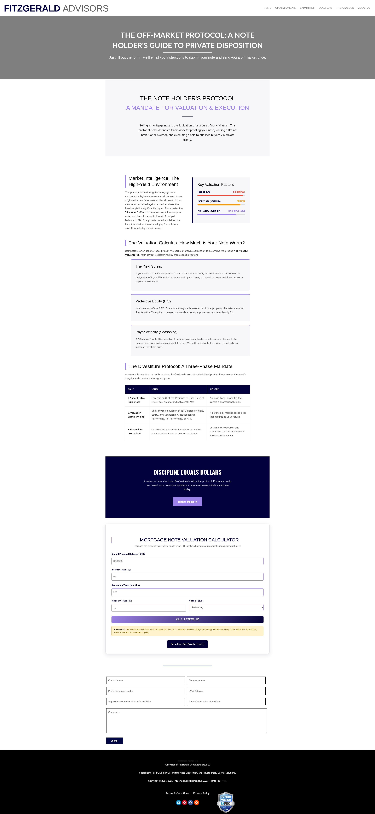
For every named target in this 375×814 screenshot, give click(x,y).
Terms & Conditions (177, 793)
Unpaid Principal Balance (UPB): (128, 554)
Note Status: (196, 600)
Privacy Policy (201, 793)
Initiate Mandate (187, 501)
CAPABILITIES (307, 8)
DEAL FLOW (325, 8)
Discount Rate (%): (121, 600)
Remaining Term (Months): (125, 585)
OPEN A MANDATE (285, 8)
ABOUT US (364, 8)
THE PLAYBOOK (345, 8)
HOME (267, 8)
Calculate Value (187, 619)
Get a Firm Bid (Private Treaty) (187, 644)
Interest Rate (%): (121, 569)
